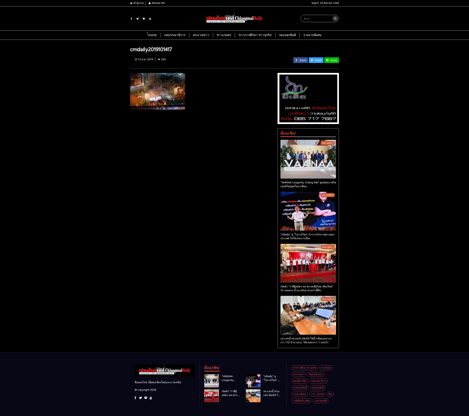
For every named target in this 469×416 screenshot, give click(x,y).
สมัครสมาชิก (158, 2)
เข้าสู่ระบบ (138, 2)
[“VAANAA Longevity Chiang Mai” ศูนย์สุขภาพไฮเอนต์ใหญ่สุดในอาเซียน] (308, 159)
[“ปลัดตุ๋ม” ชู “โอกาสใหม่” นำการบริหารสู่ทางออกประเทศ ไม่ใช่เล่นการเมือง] (308, 211)
